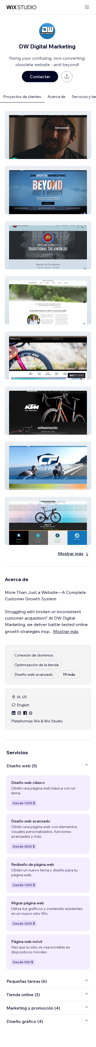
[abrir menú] (87, 7)
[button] (48, 135)
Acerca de (56, 96)
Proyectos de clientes (22, 96)
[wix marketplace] (21, 7)
